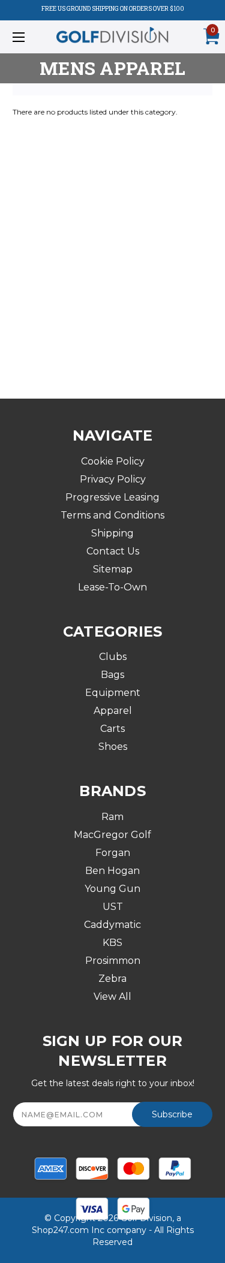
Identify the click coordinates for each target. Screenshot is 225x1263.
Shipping (112, 533)
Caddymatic (112, 924)
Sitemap (113, 569)
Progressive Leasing (112, 497)
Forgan (112, 852)
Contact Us (112, 551)
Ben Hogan (112, 870)
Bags (112, 674)
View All (112, 996)
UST (113, 906)
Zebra (112, 978)
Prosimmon (112, 960)
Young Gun (112, 888)
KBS (112, 942)
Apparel (113, 710)
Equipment (112, 692)
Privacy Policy (113, 479)
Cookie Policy (113, 461)
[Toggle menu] (33, 36)
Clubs (113, 656)
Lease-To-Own (112, 587)
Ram (112, 816)
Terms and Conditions (112, 515)
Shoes (112, 746)
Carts (112, 728)
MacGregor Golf (112, 834)
